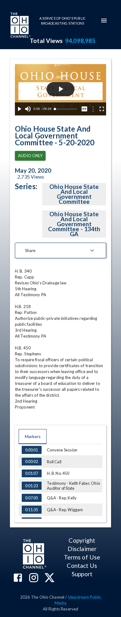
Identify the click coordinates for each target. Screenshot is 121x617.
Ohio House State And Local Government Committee (74, 194)
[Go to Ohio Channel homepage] (19, 26)
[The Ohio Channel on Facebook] (17, 578)
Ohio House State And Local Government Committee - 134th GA (74, 223)
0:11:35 (31, 509)
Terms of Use (82, 557)
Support (82, 574)
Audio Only (30, 155)
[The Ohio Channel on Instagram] (33, 578)
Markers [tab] (33, 436)
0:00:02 (31, 461)
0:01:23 (31, 485)
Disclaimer (82, 549)
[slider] (66, 109)
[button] (60, 250)
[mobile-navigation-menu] (104, 20)
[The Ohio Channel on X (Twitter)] (49, 578)
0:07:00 (31, 497)
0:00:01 (31, 449)
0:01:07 (31, 473)
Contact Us (82, 565)
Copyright (82, 540)
